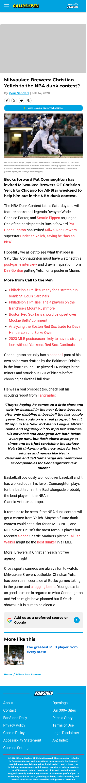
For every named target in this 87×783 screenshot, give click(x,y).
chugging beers (43, 587)
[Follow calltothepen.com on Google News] (77, 620)
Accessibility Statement (22, 740)
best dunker (46, 542)
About (8, 703)
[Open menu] (6, 6)
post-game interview (20, 264)
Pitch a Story (62, 718)
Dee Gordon (13, 270)
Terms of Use (63, 725)
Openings (60, 703)
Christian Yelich (32, 236)
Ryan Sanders (19, 93)
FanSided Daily (15, 718)
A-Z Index (60, 740)
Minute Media (23, 758)
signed (23, 536)
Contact (9, 710)
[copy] (29, 100)
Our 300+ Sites (64, 710)
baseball (56, 355)
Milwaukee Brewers (61, 230)
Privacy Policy (14, 725)
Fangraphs (46, 395)
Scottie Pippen (48, 218)
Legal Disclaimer (65, 733)
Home (8, 674)
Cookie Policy (14, 733)
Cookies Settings (16, 748)
